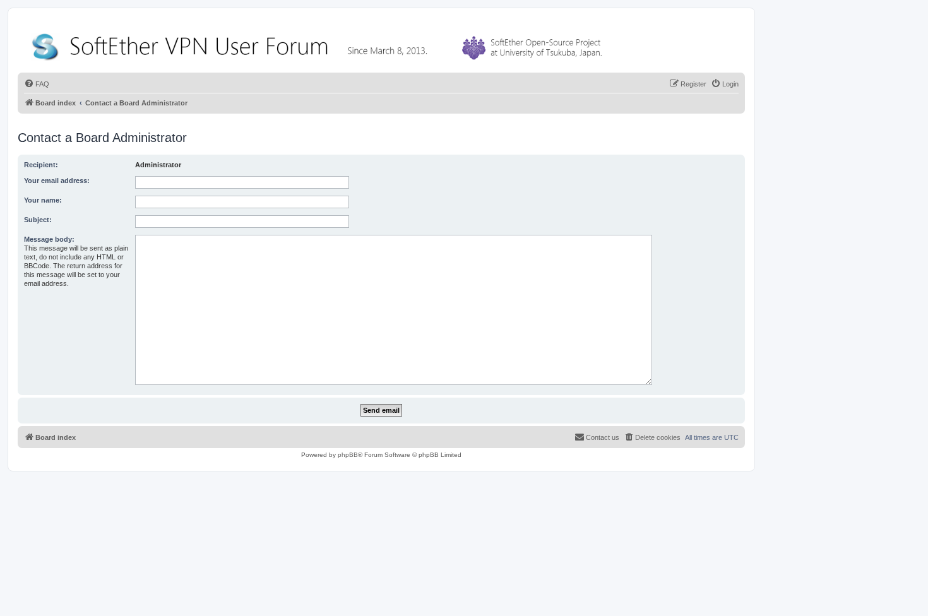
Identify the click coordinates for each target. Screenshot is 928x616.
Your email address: (57, 180)
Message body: (49, 239)
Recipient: (41, 165)
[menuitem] (36, 84)
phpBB (348, 454)
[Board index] (319, 44)
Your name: (43, 200)
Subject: (38, 219)
